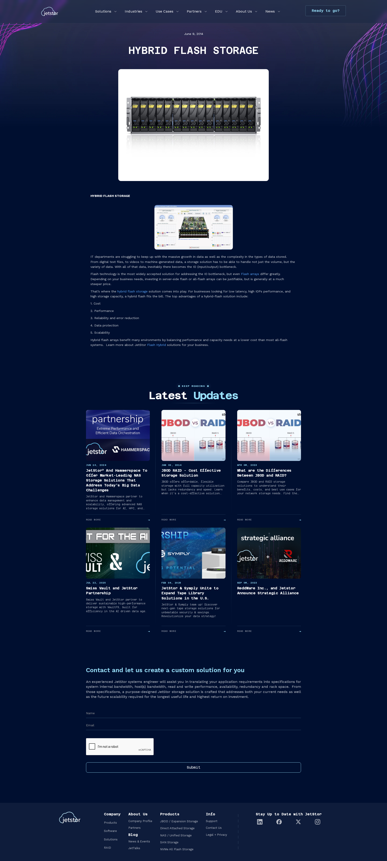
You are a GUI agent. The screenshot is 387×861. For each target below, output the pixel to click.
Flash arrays (250, 274)
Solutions (111, 839)
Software (110, 831)
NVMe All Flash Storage (177, 849)
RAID (107, 847)
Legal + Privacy (216, 834)
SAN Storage (169, 842)
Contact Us (214, 827)
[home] (49, 11)
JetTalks (134, 848)
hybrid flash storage (132, 291)
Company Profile (140, 821)
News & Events (139, 841)
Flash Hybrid (156, 345)
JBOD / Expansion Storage (179, 821)
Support (211, 821)
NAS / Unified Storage (176, 835)
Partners (134, 827)
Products (110, 822)
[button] (105, 11)
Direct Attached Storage (177, 828)
